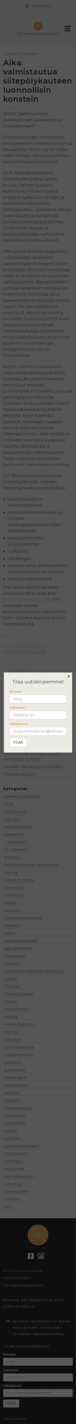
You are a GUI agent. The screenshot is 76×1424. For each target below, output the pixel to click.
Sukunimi (17, 708)
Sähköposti (19, 724)
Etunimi (16, 692)
